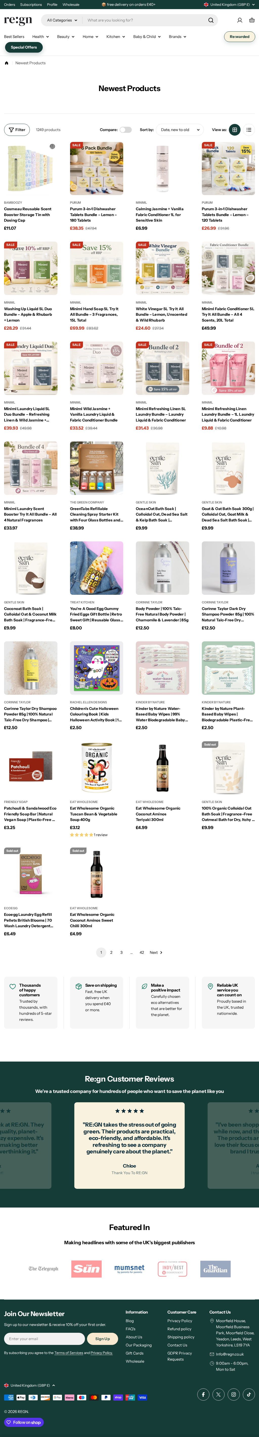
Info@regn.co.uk (230, 1354)
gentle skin (146, 502)
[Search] (211, 20)
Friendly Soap (16, 802)
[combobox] (129, 20)
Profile (52, 4)
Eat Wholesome (84, 802)
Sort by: (147, 129)
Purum (75, 202)
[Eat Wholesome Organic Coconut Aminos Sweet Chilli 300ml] (96, 874)
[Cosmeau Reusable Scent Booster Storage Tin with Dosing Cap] (30, 168)
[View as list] (249, 130)
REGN (23, 1411)
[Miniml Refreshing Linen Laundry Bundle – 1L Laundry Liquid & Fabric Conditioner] (228, 368)
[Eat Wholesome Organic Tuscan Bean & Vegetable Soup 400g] (96, 768)
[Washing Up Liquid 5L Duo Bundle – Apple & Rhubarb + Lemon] (30, 268)
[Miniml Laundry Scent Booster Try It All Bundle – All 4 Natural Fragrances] (30, 468)
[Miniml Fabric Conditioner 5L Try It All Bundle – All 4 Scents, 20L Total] (228, 268)
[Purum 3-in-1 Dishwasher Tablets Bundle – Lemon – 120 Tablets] (228, 168)
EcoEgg (10, 908)
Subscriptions (31, 4)
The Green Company (87, 502)
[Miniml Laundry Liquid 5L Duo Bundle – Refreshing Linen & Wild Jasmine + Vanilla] (30, 368)
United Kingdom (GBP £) (230, 4)
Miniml (141, 202)
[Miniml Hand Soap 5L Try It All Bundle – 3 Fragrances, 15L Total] (96, 268)
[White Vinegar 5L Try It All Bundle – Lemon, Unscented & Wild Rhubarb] (162, 268)
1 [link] (101, 952)
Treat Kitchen (82, 602)
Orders (9, 4)
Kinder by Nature (150, 702)
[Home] (6, 63)
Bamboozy (13, 202)
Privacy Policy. (102, 1352)
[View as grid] (235, 130)
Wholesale (70, 4)
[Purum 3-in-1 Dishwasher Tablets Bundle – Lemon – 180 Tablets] (96, 168)
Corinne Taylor (149, 602)
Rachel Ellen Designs (88, 702)
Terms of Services (68, 1352)
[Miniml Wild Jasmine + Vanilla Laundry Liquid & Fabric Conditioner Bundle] (96, 368)
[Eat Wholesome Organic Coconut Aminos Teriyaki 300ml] (162, 768)
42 (142, 952)
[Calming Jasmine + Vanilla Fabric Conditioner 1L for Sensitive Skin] (162, 168)
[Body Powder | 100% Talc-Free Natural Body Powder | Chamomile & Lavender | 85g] (162, 568)
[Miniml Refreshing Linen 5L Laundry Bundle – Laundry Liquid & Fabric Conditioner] (162, 368)
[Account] (240, 20)
